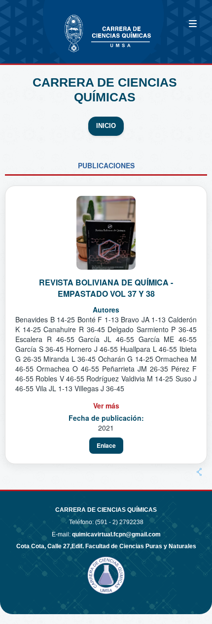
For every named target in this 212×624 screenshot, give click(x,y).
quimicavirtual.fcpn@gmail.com (116, 534)
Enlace (106, 445)
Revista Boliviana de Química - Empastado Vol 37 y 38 (106, 288)
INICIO (106, 126)
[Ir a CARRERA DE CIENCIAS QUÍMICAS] (39, 26)
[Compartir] (199, 472)
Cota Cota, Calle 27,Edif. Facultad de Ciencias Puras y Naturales (106, 546)
